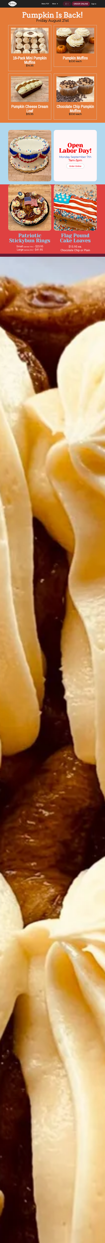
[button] (55, 4)
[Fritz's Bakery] (12, 3)
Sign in (93, 4)
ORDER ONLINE (81, 3)
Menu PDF (45, 4)
